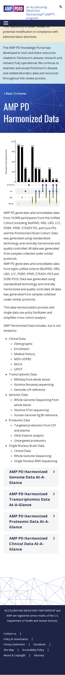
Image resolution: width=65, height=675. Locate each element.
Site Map (9, 650)
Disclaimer (39, 644)
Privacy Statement (14, 644)
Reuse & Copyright (14, 655)
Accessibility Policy (33, 650)
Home (15, 94)
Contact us (10, 633)
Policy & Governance (16, 639)
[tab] (31, 477)
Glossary (39, 655)
